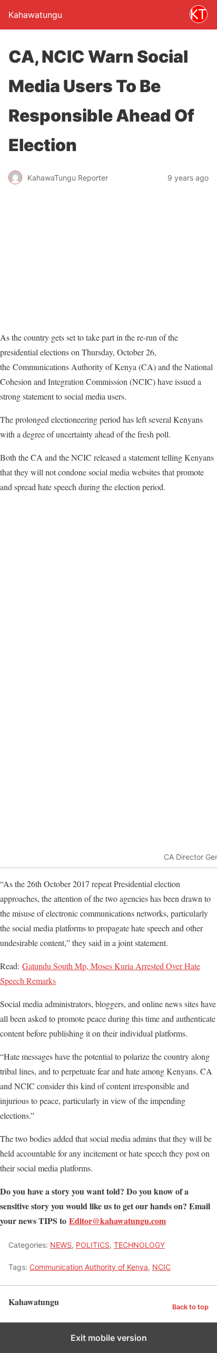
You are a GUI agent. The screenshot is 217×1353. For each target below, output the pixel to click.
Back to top (190, 1307)
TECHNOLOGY (139, 1244)
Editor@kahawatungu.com (117, 1221)
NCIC (161, 1266)
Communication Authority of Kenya (88, 1266)
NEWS (61, 1244)
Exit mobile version (109, 1337)
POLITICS (93, 1244)
